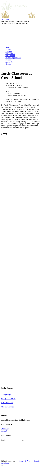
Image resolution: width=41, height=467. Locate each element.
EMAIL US (5, 429)
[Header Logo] (28, 17)
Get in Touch (5, 19)
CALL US (5, 431)
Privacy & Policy (25, 461)
